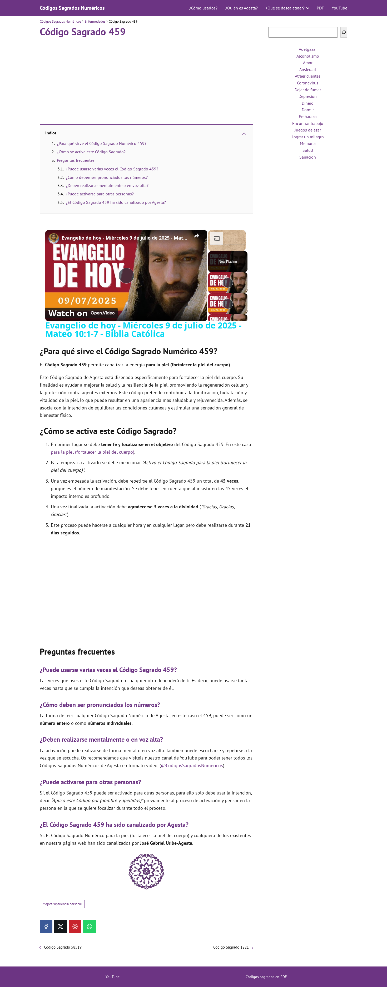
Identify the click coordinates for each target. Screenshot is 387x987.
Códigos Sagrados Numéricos (72, 7)
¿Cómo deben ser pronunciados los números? (107, 177)
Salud (307, 150)
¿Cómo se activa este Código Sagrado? (91, 151)
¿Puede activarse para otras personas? (100, 193)
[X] (60, 926)
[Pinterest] (75, 926)
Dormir (308, 109)
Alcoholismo (307, 56)
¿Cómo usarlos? (203, 8)
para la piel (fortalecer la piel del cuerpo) (92, 452)
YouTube (339, 8)
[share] (196, 235)
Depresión (308, 96)
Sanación (307, 157)
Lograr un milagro (308, 136)
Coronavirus (307, 82)
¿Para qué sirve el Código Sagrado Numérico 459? (101, 143)
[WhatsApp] (89, 926)
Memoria (308, 143)
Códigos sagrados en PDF (266, 976)
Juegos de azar (308, 130)
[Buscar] (343, 32)
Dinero (308, 103)
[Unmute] (218, 248)
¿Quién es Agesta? (241, 8)
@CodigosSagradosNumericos (192, 765)
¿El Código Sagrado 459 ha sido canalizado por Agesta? (116, 202)
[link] (53, 238)
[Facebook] (46, 926)
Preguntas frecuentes (76, 160)
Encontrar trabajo (307, 123)
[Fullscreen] (242, 248)
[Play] (211, 248)
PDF (320, 8)
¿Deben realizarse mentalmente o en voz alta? (107, 185)
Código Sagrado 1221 (231, 947)
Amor (307, 62)
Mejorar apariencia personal (62, 904)
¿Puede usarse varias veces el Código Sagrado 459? (112, 168)
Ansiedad (307, 69)
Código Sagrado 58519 (63, 947)
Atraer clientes (307, 76)
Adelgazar (308, 49)
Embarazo (308, 116)
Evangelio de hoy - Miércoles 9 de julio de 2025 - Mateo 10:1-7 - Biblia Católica (125, 238)
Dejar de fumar (308, 89)
